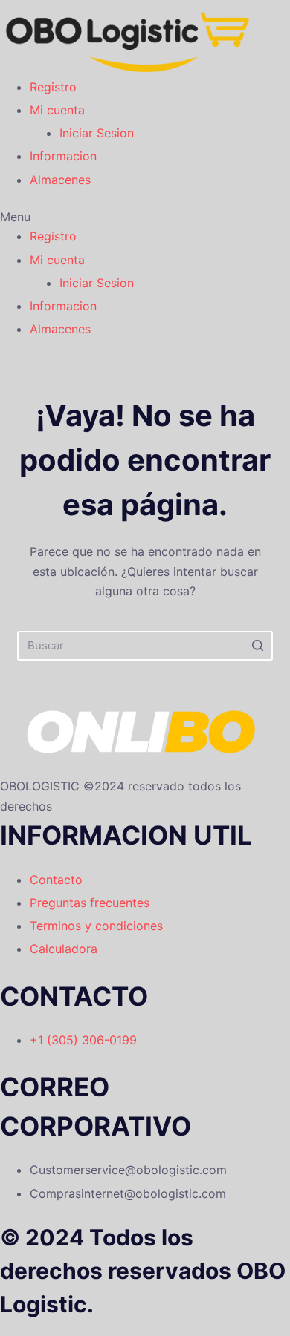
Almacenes (60, 179)
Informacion (63, 155)
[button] (127, 216)
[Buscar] (258, 646)
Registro (53, 86)
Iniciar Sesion (96, 132)
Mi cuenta (57, 109)
